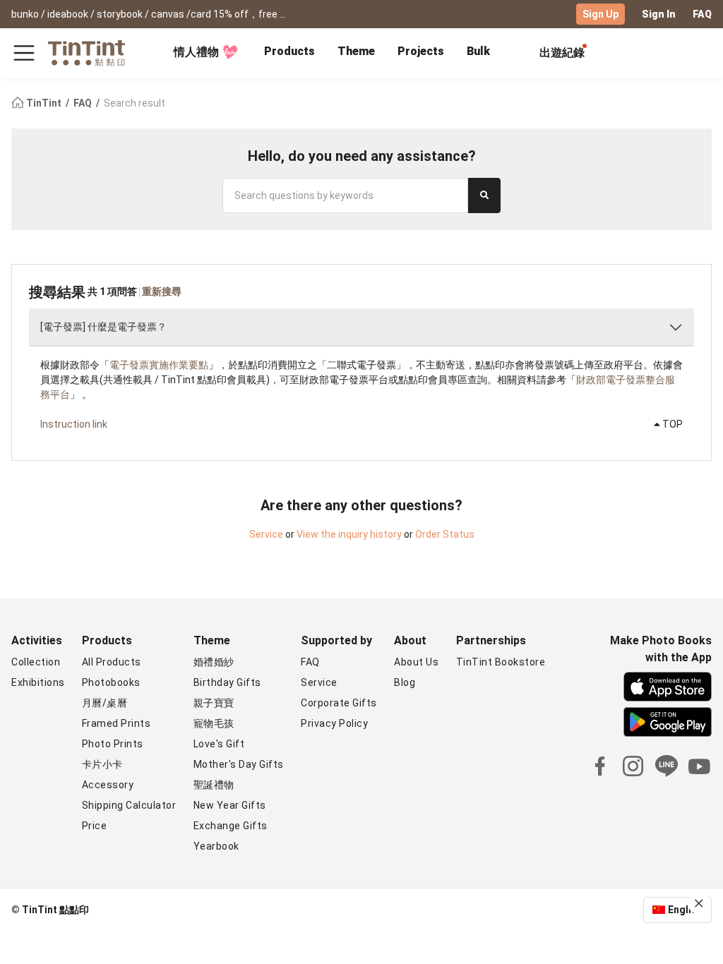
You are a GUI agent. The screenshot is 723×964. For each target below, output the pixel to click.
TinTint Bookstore (501, 662)
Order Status (444, 534)
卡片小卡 (102, 764)
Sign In (659, 14)
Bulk (478, 51)
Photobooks (111, 682)
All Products (111, 662)
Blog (404, 682)
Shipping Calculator (129, 805)
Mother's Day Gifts (238, 764)
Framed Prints (116, 723)
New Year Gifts (229, 805)
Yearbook (216, 846)
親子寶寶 (213, 703)
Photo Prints (112, 743)
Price (94, 825)
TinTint (44, 103)
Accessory (108, 784)
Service (266, 534)
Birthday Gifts (227, 682)
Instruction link (73, 424)
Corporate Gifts (339, 703)
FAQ (702, 14)
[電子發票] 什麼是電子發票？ (103, 326)
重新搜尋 (161, 291)
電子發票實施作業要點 (158, 364)
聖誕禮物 (213, 784)
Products (289, 51)
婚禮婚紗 (213, 662)
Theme (356, 51)
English (685, 909)
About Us (416, 662)
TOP (671, 424)
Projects (421, 51)
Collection (35, 662)
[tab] (289, 52)
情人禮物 (196, 52)
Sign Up (600, 14)
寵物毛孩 (213, 723)
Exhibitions (38, 682)
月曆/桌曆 (105, 703)
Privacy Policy (334, 723)
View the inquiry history (349, 534)
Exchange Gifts (230, 825)
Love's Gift (219, 743)
